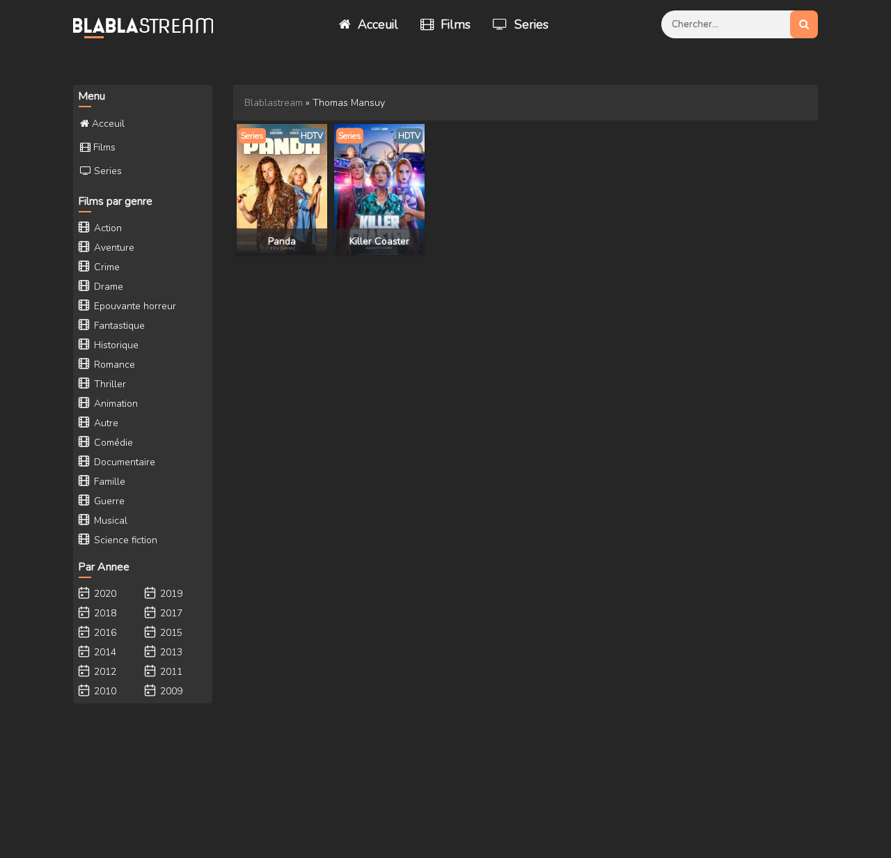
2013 (169, 652)
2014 (103, 652)
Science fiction (124, 540)
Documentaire (123, 462)
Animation (114, 403)
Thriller (108, 384)
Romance (113, 364)
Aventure (112, 247)
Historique (115, 345)
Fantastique (118, 325)
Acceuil (376, 24)
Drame (107, 286)
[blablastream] (149, 24)
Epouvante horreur (133, 306)
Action (106, 228)
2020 (103, 593)
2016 (103, 632)
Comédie (112, 442)
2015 (169, 632)
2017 (169, 613)
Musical (109, 520)
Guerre (108, 501)
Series (530, 24)
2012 (103, 671)
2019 (169, 593)
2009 (169, 691)
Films (454, 24)
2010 (103, 691)
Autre (104, 423)
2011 (169, 671)
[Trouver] (804, 24)
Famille (108, 481)
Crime (105, 267)
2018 (103, 613)
